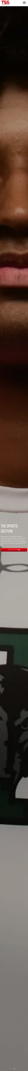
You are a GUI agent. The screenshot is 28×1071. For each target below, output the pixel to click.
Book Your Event (13, 549)
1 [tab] (14, 1068)
